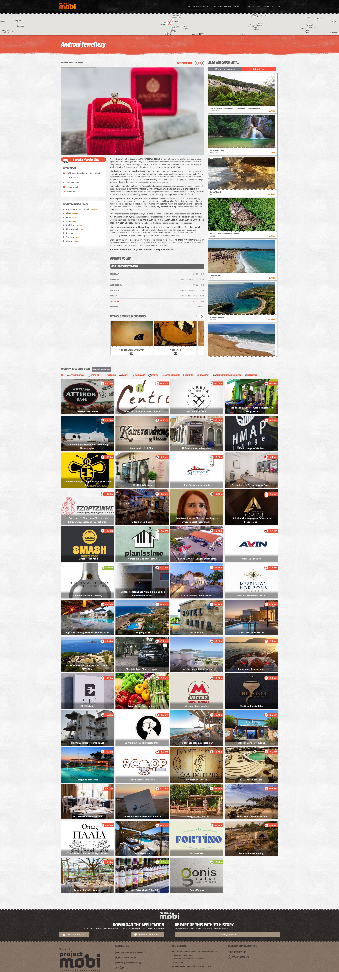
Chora (72, 241)
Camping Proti (142, 632)
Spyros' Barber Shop (196, 411)
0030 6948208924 (240, 957)
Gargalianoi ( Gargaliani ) (81, 209)
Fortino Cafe (196, 853)
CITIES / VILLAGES (252, 6)
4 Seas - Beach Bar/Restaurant (251, 816)
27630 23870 (72, 177)
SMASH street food (87, 558)
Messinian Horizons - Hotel (251, 595)
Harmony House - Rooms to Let (87, 742)
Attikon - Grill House (87, 411)
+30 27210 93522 (127, 957)
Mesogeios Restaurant (87, 779)
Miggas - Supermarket (197, 706)
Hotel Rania (196, 632)
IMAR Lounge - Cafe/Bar (251, 448)
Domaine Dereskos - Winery (87, 595)
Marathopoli (75, 229)
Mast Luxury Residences (251, 632)
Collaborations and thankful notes (187, 959)
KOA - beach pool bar (251, 779)
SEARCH (266, 6)
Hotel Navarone (142, 853)
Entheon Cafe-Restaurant (251, 742)
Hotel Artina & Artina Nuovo (197, 669)
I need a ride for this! (86, 160)
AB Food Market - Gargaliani (197, 448)
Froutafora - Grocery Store (142, 706)
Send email (72, 187)
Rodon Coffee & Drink (142, 521)
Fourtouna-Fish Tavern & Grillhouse (142, 816)
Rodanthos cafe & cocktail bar (197, 742)
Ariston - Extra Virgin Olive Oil (142, 890)
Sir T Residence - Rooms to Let (197, 595)
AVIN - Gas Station (251, 558)
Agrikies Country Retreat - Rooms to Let (87, 632)
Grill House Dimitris (196, 779)
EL (275, 7)
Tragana (73, 237)
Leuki (72, 217)
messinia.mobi (67, 62)
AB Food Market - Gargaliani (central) (197, 558)
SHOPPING (79, 62)
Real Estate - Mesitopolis (197, 485)
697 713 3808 (73, 182)
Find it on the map (226, 69)
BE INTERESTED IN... (202, 6)
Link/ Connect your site (181, 955)
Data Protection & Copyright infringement (190, 966)
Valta (71, 221)
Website (71, 191)
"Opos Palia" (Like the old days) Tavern (87, 853)
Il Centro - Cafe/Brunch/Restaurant (142, 411)
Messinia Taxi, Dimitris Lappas (142, 669)
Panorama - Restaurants (251, 669)
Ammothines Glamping (251, 853)
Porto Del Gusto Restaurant (87, 816)
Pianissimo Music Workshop (142, 558)
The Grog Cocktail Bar (251, 706)
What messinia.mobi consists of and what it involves (194, 951)
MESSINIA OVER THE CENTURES (228, 6)
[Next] (201, 316)
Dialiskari (74, 225)
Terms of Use (177, 962)
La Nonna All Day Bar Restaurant (142, 742)
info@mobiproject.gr (130, 962)
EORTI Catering (87, 706)
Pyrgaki (73, 233)
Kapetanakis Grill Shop (142, 448)
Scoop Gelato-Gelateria (142, 779)
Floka (72, 213)
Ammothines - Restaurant (87, 890)
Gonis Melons (197, 890)
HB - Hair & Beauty (142, 485)
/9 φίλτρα (258, 68)
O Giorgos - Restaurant (196, 816)
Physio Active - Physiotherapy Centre (251, 485)
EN (279, 7)
